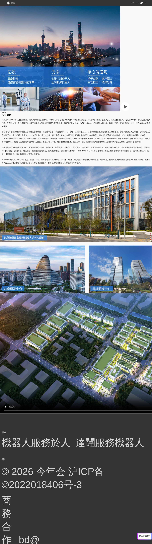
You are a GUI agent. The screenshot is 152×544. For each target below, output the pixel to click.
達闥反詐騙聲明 (144, 536)
